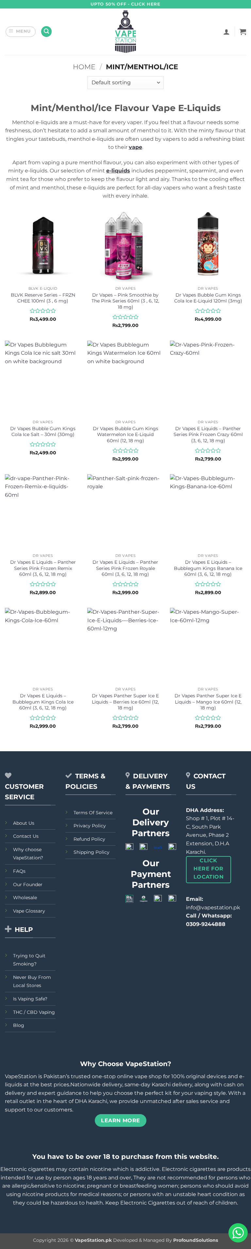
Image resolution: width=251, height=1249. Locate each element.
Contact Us (26, 836)
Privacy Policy (90, 826)
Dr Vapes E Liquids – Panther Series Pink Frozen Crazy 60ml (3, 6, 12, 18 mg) (208, 435)
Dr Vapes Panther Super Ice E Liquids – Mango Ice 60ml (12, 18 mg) (208, 702)
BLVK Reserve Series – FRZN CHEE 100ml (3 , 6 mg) (43, 298)
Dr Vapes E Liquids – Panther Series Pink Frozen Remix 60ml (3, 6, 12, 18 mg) (43, 568)
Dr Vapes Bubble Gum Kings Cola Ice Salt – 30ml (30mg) (42, 432)
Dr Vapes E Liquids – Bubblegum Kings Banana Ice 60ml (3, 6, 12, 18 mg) (208, 568)
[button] (21, 31)
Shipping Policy (91, 852)
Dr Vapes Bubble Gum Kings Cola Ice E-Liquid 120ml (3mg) (208, 298)
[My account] (226, 31)
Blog (18, 1025)
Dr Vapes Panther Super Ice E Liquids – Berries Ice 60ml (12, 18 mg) (125, 702)
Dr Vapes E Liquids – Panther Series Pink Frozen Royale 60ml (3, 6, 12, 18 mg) (125, 568)
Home (84, 67)
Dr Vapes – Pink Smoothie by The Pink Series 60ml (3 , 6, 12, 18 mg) (125, 301)
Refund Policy (89, 839)
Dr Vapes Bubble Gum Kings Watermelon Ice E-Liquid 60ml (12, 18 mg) (125, 435)
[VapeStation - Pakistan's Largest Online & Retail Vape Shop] (125, 31)
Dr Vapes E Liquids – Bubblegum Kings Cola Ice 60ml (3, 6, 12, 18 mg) (43, 702)
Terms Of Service (93, 813)
